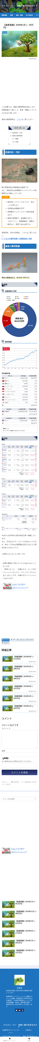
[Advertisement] (19, 81)
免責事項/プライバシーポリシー (10, 1031)
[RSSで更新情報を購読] (22, 1010)
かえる (19, 988)
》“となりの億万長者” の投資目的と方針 (17, 239)
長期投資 (6, 643)
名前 (3, 751)
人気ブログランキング (19, 588)
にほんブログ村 (18, 584)
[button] (35, 799)
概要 (16, 139)
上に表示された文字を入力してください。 (17, 761)
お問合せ (28, 1030)
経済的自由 (22, 640)
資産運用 (30, 640)
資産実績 (6, 640)
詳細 (16, 142)
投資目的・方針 (17, 133)
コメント (6, 728)
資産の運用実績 (17, 136)
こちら (19, 119)
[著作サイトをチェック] (16, 1010)
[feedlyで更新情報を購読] (19, 1010)
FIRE (14, 640)
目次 (16, 128)
